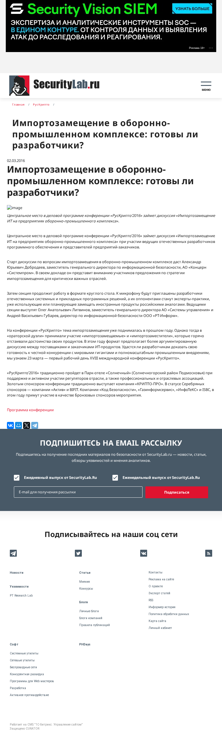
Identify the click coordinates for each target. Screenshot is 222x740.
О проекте (156, 586)
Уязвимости (19, 586)
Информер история (162, 607)
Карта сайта (157, 621)
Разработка (18, 688)
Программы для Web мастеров (32, 681)
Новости (16, 573)
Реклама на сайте (161, 579)
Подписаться (176, 492)
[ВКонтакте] (10, 425)
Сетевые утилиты (22, 660)
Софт (14, 644)
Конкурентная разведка (27, 674)
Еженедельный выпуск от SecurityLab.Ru (161, 477)
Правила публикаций (94, 625)
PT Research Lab (21, 595)
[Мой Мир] (18, 425)
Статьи (84, 573)
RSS (151, 600)
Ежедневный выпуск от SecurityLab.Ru (60, 477)
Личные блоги (89, 611)
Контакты (155, 572)
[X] (26, 425)
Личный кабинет (160, 628)
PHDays (84, 644)
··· (211, 47)
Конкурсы (86, 588)
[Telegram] (34, 425)
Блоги (83, 602)
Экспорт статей (159, 593)
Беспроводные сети (23, 667)
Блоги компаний (90, 618)
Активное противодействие (29, 695)
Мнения (84, 582)
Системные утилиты (24, 653)
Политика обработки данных (169, 614)
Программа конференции (30, 409)
